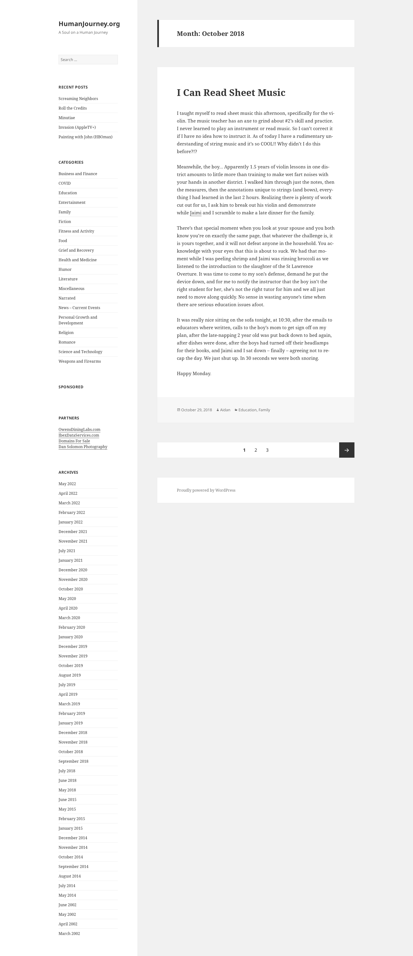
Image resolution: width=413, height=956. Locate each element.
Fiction (65, 221)
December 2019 (73, 646)
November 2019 (73, 656)
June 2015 (67, 799)
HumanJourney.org (89, 23)
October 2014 (71, 857)
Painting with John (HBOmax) (86, 136)
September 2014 (73, 866)
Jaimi (195, 213)
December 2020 (73, 569)
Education (68, 192)
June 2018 (67, 780)
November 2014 (73, 847)
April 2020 (68, 608)
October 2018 (71, 751)
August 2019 (70, 675)
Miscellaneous (71, 288)
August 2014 (70, 876)
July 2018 (67, 770)
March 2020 (69, 617)
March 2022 (69, 503)
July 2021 (67, 550)
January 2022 (71, 522)
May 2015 (67, 809)
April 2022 (68, 493)
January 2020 (71, 636)
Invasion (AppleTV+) (77, 127)
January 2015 (71, 828)
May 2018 (67, 790)
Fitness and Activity (76, 231)
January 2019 (71, 723)
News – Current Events (79, 307)
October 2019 (71, 665)
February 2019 (72, 713)
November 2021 (73, 541)
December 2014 (73, 837)
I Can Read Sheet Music (231, 92)
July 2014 (67, 885)
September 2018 (73, 761)
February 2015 (72, 818)
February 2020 (72, 627)
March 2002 (69, 933)
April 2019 (68, 694)
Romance (67, 342)
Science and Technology (80, 351)
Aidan (225, 409)
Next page (346, 450)
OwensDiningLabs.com (79, 429)
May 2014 (67, 895)
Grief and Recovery (76, 250)
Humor (65, 269)
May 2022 (67, 483)
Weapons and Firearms (80, 361)
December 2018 (73, 732)
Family (65, 212)
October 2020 (71, 589)
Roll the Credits (73, 108)
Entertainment (72, 202)
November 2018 (73, 742)
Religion (66, 332)
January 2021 (71, 560)
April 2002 (68, 924)
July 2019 (67, 684)
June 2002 (67, 904)
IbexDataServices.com (79, 435)
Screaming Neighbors (78, 98)
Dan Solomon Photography (83, 446)
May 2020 (67, 598)
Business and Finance (78, 173)
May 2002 (67, 914)
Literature (68, 279)
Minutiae (67, 117)
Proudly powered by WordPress (206, 490)
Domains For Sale (74, 441)
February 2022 (72, 512)
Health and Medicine (78, 259)
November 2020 (73, 579)
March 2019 (69, 703)
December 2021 (73, 531)
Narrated (67, 298)
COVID (65, 183)
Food (63, 240)
